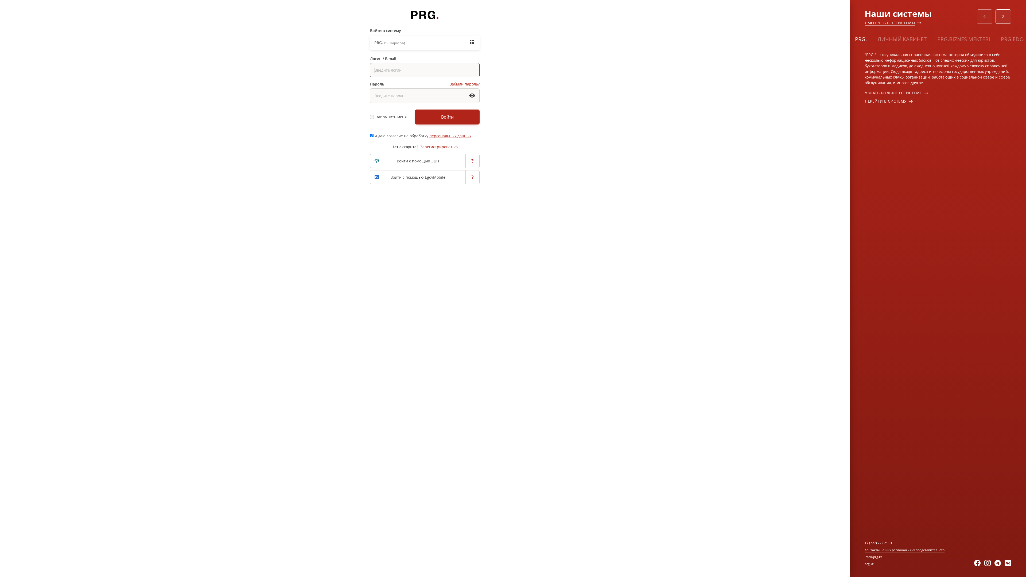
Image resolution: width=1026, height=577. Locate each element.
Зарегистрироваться (439, 146)
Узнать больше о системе (893, 92)
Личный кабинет (902, 39)
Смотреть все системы (890, 22)
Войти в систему (385, 30)
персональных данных (450, 135)
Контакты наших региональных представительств (905, 550)
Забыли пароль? (465, 84)
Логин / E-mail (383, 58)
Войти (447, 117)
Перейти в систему (886, 101)
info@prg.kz (873, 557)
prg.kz (869, 564)
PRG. (861, 39)
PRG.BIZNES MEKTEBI (963, 39)
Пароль (377, 84)
